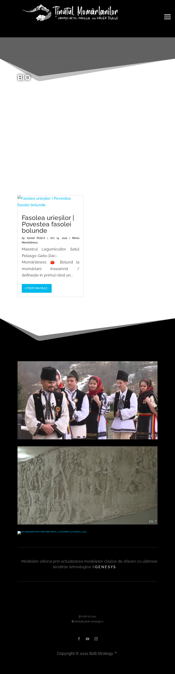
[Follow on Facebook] (79, 638)
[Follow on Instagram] (96, 638)
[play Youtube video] (88, 400)
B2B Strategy (101, 653)
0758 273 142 (88, 616)
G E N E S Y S (105, 567)
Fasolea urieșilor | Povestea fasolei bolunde (48, 224)
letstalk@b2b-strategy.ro (88, 621)
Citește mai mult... (36, 288)
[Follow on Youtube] (87, 638)
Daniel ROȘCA (36, 238)
